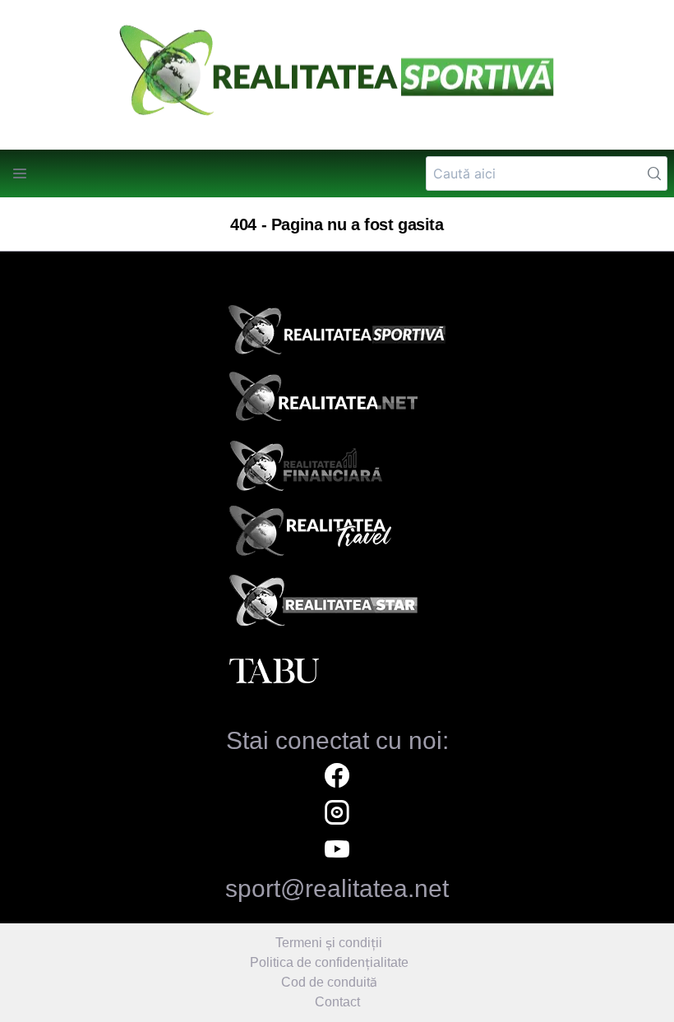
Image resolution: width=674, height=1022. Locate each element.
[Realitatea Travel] (337, 537)
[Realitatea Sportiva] (337, 334)
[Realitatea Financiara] (337, 469)
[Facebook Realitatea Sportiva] (337, 777)
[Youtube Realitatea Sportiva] (337, 851)
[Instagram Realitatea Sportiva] (337, 814)
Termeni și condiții (328, 943)
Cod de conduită (329, 982)
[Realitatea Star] (337, 604)
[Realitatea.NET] (337, 402)
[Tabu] (337, 671)
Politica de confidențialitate (329, 962)
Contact (337, 1002)
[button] (20, 173)
